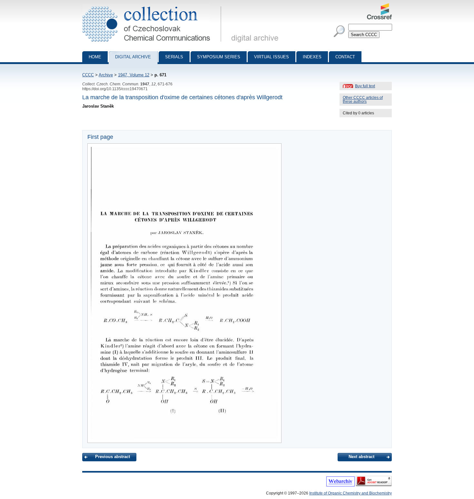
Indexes (312, 56)
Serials (174, 56)
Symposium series (218, 56)
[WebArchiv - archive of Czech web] (340, 485)
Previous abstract (112, 456)
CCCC (88, 74)
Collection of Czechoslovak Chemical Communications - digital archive (153, 5)
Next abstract (361, 456)
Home (95, 56)
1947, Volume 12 (133, 74)
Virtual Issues (271, 56)
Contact (345, 56)
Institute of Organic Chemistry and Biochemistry (350, 493)
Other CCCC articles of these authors (363, 99)
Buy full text (365, 86)
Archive (106, 74)
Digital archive (133, 56)
